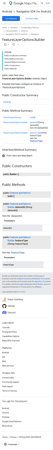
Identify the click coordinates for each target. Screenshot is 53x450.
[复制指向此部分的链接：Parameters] (17, 220)
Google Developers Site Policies (30, 284)
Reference (35, 34)
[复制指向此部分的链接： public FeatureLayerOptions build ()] (18, 196)
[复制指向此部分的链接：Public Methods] (28, 185)
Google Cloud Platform (12, 421)
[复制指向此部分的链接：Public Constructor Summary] (41, 95)
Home (4, 28)
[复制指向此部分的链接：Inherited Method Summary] (39, 150)
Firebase (6, 417)
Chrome (5, 413)
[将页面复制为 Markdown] (13, 44)
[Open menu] (4, 3)
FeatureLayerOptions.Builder (15, 122)
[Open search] (42, 3)
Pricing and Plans (9, 332)
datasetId (34, 122)
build (32, 117)
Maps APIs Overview (11, 341)
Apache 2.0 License (42, 281)
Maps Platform (31, 3)
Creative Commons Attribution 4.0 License (33, 279)
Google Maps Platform (30, 28)
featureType (35, 133)
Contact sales (31, 18)
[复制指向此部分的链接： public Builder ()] (22, 174)
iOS (3, 357)
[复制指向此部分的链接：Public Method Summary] (35, 111)
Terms (5, 437)
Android (7, 11)
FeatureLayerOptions (12, 117)
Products (14, 28)
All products (7, 426)
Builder (6, 102)
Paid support (7, 386)
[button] (17, 155)
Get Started (11, 18)
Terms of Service (9, 391)
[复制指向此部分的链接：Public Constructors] (34, 166)
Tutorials (6, 327)
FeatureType (36, 141)
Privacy (13, 437)
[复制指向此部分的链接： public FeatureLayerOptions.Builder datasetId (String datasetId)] (21, 210)
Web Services (8, 366)
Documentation (12, 31)
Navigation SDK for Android (33, 11)
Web (4, 361)
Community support (10, 382)
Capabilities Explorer (11, 336)
